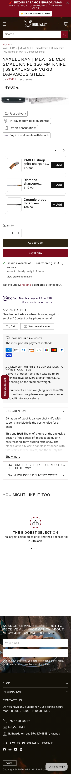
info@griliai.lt (16, 727)
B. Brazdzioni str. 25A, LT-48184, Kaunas (34, 733)
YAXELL (12, 79)
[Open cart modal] (65, 23)
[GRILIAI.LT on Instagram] (10, 750)
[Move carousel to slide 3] (36, 548)
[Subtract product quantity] (6, 233)
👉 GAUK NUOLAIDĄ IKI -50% (35, 13)
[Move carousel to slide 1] (31, 548)
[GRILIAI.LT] (35, 24)
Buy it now (35, 252)
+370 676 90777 (19, 721)
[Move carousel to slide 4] (39, 548)
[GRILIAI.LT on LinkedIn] (21, 750)
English (8, 762)
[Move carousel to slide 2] (34, 548)
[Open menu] (4, 23)
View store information (19, 276)
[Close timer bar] (67, 2)
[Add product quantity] (18, 233)
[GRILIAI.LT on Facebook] (4, 750)
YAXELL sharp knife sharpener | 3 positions (36, 163)
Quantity (8, 225)
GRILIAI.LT (31, 769)
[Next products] (64, 150)
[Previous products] (56, 150)
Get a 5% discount (5, 387)
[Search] (64, 34)
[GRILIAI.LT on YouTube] (15, 750)
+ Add (57, 165)
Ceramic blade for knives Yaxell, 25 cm (35, 203)
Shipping (25, 284)
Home (6, 44)
